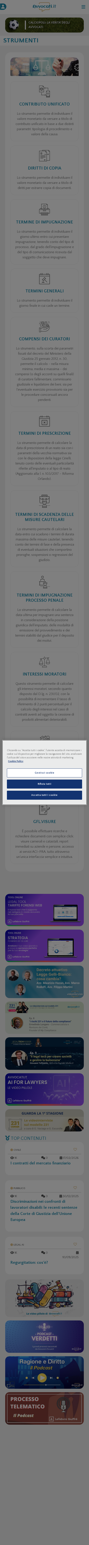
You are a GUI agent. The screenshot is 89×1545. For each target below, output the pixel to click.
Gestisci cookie (44, 772)
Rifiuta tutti (44, 784)
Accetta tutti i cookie (44, 795)
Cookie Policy (15, 761)
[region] (44, 772)
